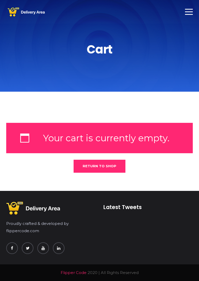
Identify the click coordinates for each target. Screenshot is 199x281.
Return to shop (99, 166)
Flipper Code (74, 272)
